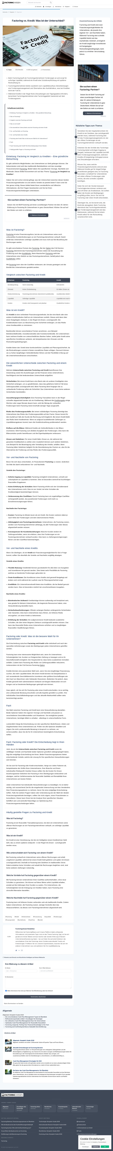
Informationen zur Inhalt (85, 1128)
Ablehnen (95, 1146)
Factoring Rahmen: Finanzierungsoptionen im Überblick (17, 1121)
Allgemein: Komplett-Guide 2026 (23, 1040)
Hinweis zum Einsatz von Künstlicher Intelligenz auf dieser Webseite (24, 957)
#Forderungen (58, 916)
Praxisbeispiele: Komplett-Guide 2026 (50, 1128)
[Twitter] (16, 950)
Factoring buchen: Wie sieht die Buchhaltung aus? (16, 1128)
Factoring (23, 169)
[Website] (19, 950)
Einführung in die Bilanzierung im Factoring (14, 1134)
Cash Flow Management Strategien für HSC (27, 1061)
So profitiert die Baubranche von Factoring (13, 1131)
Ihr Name (7, 968)
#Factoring (8, 916)
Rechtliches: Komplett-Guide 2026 (49, 1131)
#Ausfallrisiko (22, 920)
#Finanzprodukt (10, 920)
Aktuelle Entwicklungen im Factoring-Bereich (28, 1048)
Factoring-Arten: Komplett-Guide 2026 (50, 1134)
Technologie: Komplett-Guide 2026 (49, 1121)
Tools (79, 1131)
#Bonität (40, 920)
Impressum (81, 1121)
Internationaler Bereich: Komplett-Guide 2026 (52, 1124)
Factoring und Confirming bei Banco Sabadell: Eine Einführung (25, 1027)
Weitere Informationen (39, 215)
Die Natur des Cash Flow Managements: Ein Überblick (30, 1070)
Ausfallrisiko (26, 253)
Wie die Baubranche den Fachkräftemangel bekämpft (17, 1124)
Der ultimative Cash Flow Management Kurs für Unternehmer (25, 1021)
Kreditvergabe (60, 400)
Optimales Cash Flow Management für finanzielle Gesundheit (25, 1023)
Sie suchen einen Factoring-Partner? (27, 200)
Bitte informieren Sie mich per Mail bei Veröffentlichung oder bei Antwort (30, 991)
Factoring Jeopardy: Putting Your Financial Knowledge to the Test (27, 1025)
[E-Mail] (22, 950)
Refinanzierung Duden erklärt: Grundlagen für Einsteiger (24, 1019)
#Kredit (17, 916)
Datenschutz (82, 1124)
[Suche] (50, 2)
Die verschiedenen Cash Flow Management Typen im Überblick (26, 1017)
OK (105, 1146)
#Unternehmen (26, 916)
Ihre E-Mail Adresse (45, 968)
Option (48, 248)
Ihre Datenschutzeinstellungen (87, 1134)
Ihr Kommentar (9, 977)
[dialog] (94, 1142)
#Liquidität (48, 916)
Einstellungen (85, 1146)
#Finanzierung (37, 916)
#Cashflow (31, 920)
